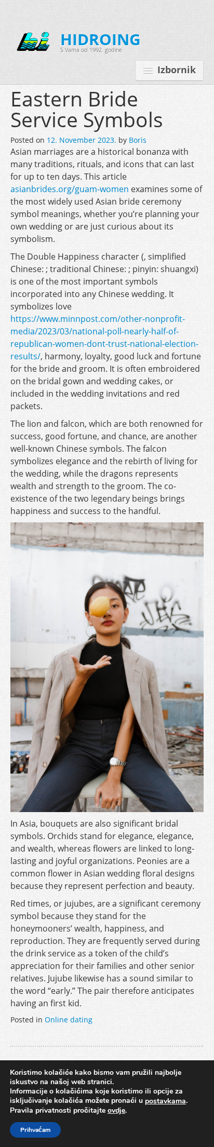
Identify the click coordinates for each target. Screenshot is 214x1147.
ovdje (116, 1110)
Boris (137, 140)
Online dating (68, 1019)
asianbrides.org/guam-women (69, 189)
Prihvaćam (35, 1130)
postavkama (165, 1101)
